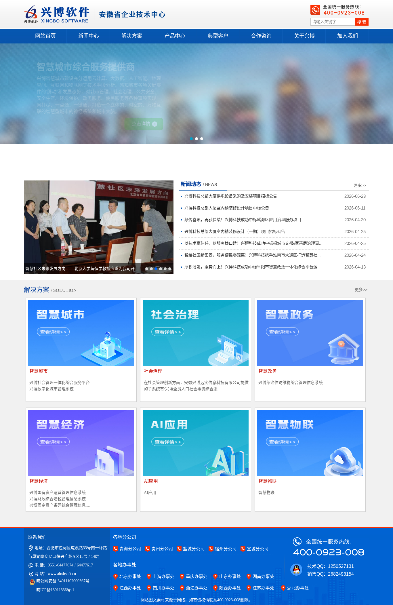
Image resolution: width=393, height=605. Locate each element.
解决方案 (131, 36)
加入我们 (347, 36)
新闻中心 (88, 36)
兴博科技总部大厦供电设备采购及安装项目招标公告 (230, 196)
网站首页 (45, 36)
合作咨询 (261, 36)
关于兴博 (304, 36)
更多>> (359, 185)
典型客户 (218, 36)
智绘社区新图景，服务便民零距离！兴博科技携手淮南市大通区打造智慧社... (252, 255)
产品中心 (175, 36)
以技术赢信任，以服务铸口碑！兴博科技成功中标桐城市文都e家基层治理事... (253, 243)
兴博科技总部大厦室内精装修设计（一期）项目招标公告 (234, 231)
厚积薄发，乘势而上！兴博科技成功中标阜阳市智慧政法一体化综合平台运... (252, 267)
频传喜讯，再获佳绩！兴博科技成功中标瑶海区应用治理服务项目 (242, 220)
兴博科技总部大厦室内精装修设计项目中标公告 (226, 208)
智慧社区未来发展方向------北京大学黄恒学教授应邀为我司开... (81, 268)
